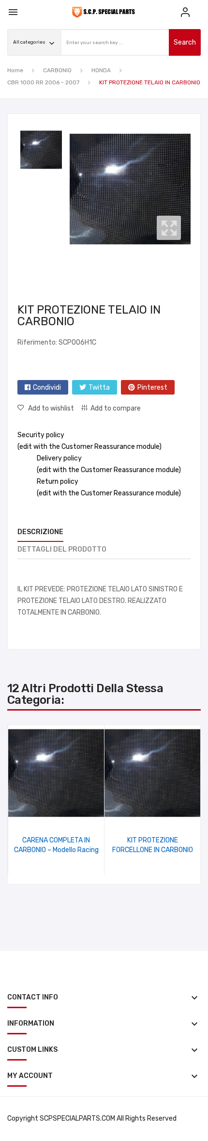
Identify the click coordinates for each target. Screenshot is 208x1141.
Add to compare (115, 408)
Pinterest (152, 387)
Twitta (99, 387)
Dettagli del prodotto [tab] (61, 549)
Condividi (47, 387)
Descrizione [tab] (40, 532)
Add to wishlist (51, 408)
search (185, 42)
